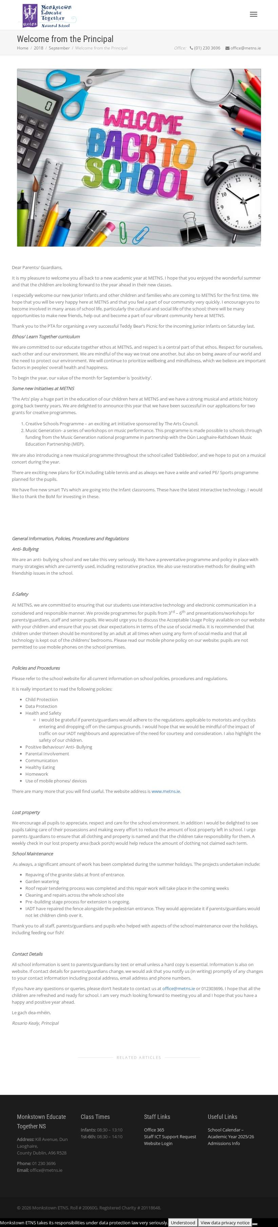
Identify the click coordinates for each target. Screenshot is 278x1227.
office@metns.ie (178, 988)
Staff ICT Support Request (170, 1136)
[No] (255, 1224)
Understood (183, 1223)
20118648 (150, 1208)
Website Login (158, 1143)
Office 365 (154, 1130)
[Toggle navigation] (253, 14)
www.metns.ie (166, 791)
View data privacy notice (225, 1223)
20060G (89, 1208)
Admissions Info (224, 1143)
